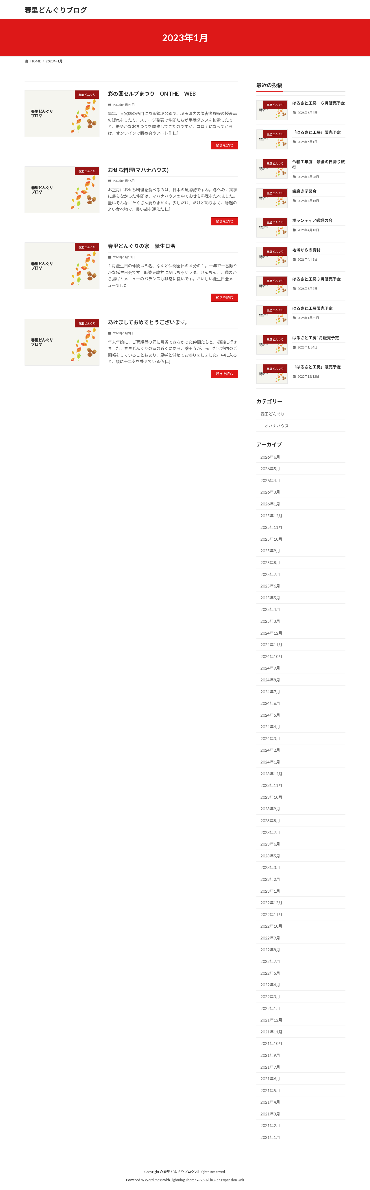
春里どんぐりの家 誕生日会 (141, 246)
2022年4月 (270, 985)
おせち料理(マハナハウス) (138, 170)
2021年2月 (270, 1125)
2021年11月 (271, 1031)
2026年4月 (270, 480)
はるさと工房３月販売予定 (316, 279)
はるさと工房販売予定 (312, 308)
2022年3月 (270, 996)
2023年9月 (270, 809)
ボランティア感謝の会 (312, 220)
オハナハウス (276, 425)
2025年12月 (271, 515)
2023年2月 (270, 879)
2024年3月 (270, 738)
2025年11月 (271, 527)
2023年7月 (270, 832)
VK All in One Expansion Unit (222, 1180)
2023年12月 (271, 773)
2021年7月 (270, 1067)
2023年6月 (270, 843)
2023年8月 (270, 820)
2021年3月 (270, 1113)
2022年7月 (270, 961)
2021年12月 (271, 1019)
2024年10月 (271, 656)
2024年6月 (270, 703)
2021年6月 (270, 1078)
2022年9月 (270, 937)
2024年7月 (270, 691)
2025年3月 (270, 621)
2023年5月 (270, 855)
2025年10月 (271, 539)
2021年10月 (271, 1043)
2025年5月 (270, 597)
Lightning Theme (184, 1180)
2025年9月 (270, 550)
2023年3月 (270, 867)
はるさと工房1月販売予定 (315, 337)
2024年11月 (271, 644)
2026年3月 (270, 492)
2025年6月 (270, 585)
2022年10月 (271, 926)
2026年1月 (270, 503)
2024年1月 (270, 761)
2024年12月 (271, 633)
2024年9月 (270, 668)
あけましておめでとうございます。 (149, 322)
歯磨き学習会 (304, 191)
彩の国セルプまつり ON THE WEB (152, 93)
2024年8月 (270, 679)
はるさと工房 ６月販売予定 (318, 103)
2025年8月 (270, 562)
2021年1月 (270, 1137)
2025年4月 (270, 609)
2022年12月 (271, 902)
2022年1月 (270, 1008)
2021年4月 (270, 1102)
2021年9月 (270, 1055)
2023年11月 (271, 785)
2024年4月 (270, 726)
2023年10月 (271, 797)
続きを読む (224, 145)
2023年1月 (270, 891)
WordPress (154, 1180)
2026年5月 (270, 468)
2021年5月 (270, 1090)
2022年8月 (270, 949)
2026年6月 (270, 457)
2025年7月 (270, 574)
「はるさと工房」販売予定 (316, 132)
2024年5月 (270, 715)
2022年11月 (271, 914)
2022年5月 (270, 973)
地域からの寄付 (306, 249)
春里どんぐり (272, 414)
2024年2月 (270, 750)
